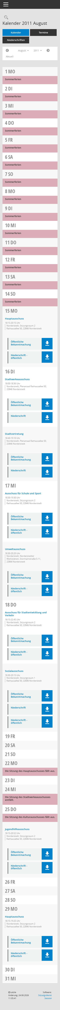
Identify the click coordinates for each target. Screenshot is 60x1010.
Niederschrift (18, 416)
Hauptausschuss (14, 318)
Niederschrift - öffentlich (19, 357)
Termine (43, 32)
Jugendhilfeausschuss (17, 829)
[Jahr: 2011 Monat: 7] (7, 51)
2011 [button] (37, 50)
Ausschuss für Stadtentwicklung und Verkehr (26, 614)
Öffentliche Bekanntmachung (21, 343)
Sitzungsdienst (45, 997)
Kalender (16, 32)
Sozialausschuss (14, 671)
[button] (47, 343)
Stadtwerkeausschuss (17, 379)
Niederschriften (16, 40)
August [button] (22, 50)
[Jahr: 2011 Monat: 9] (48, 51)
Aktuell (10, 56)
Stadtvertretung (14, 433)
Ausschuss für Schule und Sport (23, 493)
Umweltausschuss (15, 549)
